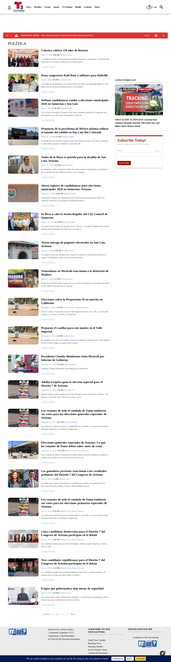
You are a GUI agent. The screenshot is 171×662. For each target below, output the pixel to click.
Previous (46, 614)
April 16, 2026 (47, 55)
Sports (56, 7)
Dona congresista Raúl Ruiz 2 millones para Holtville (74, 75)
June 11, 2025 (46, 540)
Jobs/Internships (67, 636)
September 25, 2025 (49, 390)
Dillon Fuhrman (82, 308)
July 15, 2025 (46, 511)
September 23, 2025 (49, 422)
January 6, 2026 (47, 251)
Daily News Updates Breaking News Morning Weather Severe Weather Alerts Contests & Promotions (98, 646)
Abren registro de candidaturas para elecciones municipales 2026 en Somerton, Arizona (71, 187)
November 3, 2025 (48, 336)
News (28, 7)
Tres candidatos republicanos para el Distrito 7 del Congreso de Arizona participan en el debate (73, 561)
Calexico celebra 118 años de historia (64, 50)
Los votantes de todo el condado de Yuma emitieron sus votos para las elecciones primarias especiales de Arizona (74, 503)
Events (47, 7)
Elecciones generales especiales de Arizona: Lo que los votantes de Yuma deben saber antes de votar (73, 444)
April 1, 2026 (46, 108)
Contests (88, 7)
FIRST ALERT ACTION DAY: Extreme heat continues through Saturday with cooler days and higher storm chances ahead (137, 123)
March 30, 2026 (47, 137)
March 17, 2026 (47, 165)
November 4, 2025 (48, 308)
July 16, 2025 (46, 479)
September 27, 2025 (49, 364)
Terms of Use (53, 629)
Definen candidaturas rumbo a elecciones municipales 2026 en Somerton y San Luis (75, 101)
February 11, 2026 (48, 194)
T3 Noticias (67, 7)
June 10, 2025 (46, 568)
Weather (38, 7)
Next (73, 614)
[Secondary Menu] (11, 7)
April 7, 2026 (46, 80)
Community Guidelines (58, 633)
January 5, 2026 (47, 279)
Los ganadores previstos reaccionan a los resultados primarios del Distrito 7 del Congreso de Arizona (74, 472)
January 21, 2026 (48, 222)
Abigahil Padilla (66, 108)
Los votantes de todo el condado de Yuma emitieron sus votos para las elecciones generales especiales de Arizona (73, 414)
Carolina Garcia (66, 55)
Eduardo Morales (70, 422)
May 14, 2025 (46, 593)
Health (78, 7)
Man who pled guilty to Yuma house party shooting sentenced (67, 35)
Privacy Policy (67, 629)
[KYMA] (19, 7)
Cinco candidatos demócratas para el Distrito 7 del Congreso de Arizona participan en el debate (73, 533)
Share (97, 7)
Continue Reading (48, 67)
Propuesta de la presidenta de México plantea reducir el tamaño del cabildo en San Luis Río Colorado (75, 130)
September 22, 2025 (49, 451)
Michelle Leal (69, 390)
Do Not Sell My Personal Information (64, 639)
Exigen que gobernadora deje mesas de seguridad (72, 588)
